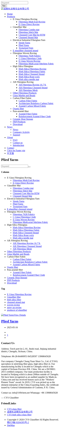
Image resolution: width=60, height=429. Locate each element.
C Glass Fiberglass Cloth (30, 58)
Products (11, 16)
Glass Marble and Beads (24, 95)
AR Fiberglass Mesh (28, 90)
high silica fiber (14, 299)
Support (16, 135)
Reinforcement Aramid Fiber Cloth (35, 116)
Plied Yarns (24, 45)
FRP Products (19, 121)
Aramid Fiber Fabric (28, 114)
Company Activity (21, 132)
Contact (10, 148)
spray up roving (14, 307)
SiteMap (11, 425)
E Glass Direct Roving (29, 24)
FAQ (15, 140)
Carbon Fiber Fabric (28, 101)
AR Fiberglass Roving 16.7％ (32, 85)
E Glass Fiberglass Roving (19, 294)
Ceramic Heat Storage (23, 119)
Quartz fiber (18, 108)
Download (18, 124)
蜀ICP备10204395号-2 (18, 422)
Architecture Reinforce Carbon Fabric (36, 103)
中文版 (10, 153)
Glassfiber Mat (14, 297)
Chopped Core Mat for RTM (32, 35)
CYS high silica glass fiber (19, 414)
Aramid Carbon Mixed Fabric (32, 106)
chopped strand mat (16, 302)
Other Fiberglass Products (25, 93)
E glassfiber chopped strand (25, 50)
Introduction (18, 145)
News (9, 127)
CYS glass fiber (14, 409)
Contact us (18, 142)
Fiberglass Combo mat (29, 29)
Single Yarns (24, 42)
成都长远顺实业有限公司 (20, 412)
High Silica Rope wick (29, 77)
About (10, 137)
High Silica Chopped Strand (32, 74)
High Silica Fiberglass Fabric (32, 71)
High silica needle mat (29, 79)
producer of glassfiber (17, 310)
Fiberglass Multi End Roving (32, 22)
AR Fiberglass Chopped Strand (33, 87)
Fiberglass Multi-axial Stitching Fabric (36, 63)
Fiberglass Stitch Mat (28, 32)
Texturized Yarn (26, 48)
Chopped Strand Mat (28, 37)
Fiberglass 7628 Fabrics (29, 56)
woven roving (13, 305)
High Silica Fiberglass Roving (32, 69)
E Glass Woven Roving (29, 61)
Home (10, 14)
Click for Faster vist (16, 150)
